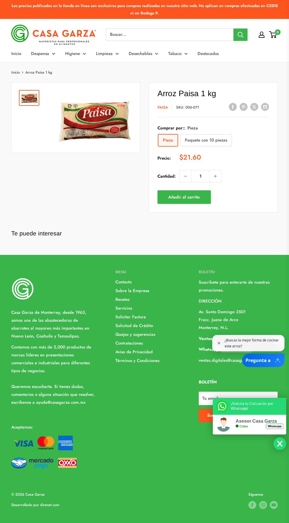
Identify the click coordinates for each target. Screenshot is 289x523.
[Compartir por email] (265, 107)
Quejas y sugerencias (135, 334)
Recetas (122, 299)
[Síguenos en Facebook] (252, 505)
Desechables (140, 53)
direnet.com (49, 504)
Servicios (123, 308)
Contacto (123, 282)
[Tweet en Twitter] (254, 107)
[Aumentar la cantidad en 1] (215, 176)
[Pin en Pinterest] (244, 107)
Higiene (72, 53)
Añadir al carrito (184, 197)
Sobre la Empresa (132, 291)
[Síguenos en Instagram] (263, 505)
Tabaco (174, 53)
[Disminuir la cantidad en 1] (185, 176)
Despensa (40, 53)
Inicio (16, 53)
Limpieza (104, 53)
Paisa (162, 107)
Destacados (208, 53)
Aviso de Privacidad (134, 352)
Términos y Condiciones (137, 361)
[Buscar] (240, 34)
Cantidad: (166, 176)
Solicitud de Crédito (134, 326)
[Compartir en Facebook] (233, 107)
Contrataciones (129, 343)
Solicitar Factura (130, 317)
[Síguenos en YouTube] (274, 505)
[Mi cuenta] (261, 35)
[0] (273, 34)
